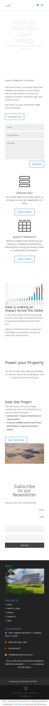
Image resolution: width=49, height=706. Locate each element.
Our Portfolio (16, 440)
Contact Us (14, 116)
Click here (28, 664)
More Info (24, 56)
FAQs (9, 620)
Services (10, 612)
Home (9, 604)
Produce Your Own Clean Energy (24, 31)
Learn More (24, 212)
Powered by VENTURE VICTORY (23, 681)
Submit (36, 164)
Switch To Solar (13, 608)
